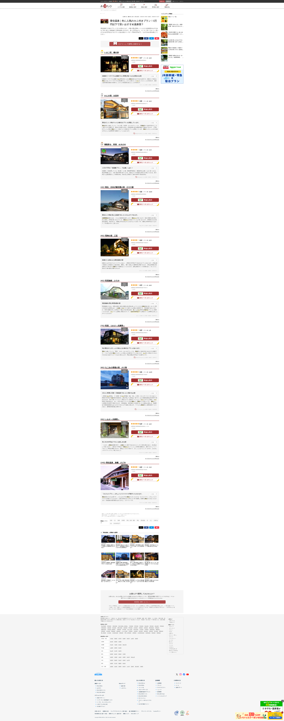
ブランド (159, 685)
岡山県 (119, 660)
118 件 (150, 372)
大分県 (128, 666)
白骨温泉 (136, 627)
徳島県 (111, 663)
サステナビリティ (161, 687)
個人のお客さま (99, 680)
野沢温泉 (130, 627)
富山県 (111, 651)
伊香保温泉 (103, 627)
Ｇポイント (171, 626)
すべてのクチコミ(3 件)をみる (152, 183)
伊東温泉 (157, 627)
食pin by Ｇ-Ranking (173, 650)
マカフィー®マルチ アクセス (145, 701)
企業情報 (157, 680)
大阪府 (119, 657)
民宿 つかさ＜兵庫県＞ (115, 326)
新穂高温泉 (152, 629)
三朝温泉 (130, 631)
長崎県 (119, 666)
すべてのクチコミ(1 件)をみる (152, 231)
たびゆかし (171, 647)
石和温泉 (146, 627)
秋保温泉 (141, 626)
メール (177, 685)
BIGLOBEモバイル (101, 690)
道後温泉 (118, 631)
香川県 (115, 663)
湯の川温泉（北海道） (123, 626)
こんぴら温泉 (124, 631)
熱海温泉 (153, 632)
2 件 (150, 330)
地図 (134, 62)
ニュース (159, 689)
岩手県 (119, 638)
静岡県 (111, 654)
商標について (126, 713)
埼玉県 (111, 644)
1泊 (111, 523)
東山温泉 (146, 626)
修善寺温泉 (103, 629)
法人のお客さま (140, 680)
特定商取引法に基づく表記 (101, 713)
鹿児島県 (137, 666)
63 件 (150, 240)
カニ (151, 520)
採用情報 (159, 691)
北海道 (111, 638)
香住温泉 (143, 520)
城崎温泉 (158, 629)
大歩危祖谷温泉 (141, 632)
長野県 (115, 647)
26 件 (150, 285)
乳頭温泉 (131, 626)
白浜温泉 (108, 631)
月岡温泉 (141, 627)
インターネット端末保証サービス (104, 700)
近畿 (119, 520)
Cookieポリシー (157, 711)
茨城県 (119, 641)
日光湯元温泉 (115, 632)
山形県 (132, 638)
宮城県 (124, 638)
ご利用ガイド (172, 622)
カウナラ (171, 643)
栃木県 (111, 641)
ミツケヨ (171, 645)
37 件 (150, 149)
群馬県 (115, 641)
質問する (168, 1)
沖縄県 (141, 666)
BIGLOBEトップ (135, 713)
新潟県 (119, 647)
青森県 (115, 638)
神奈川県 (124, 644)
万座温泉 (109, 627)
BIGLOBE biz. (142, 683)
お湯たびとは (172, 620)
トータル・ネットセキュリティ (104, 702)
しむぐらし (123, 688)
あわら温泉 (129, 629)
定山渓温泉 (103, 626)
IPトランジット (142, 698)
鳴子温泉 (136, 626)
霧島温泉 (161, 631)
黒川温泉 (156, 631)
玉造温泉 (136, 631)
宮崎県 (132, 666)
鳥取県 (111, 660)
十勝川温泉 (114, 626)
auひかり (99, 688)
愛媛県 (119, 663)
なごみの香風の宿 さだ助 (116, 367)
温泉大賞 (123, 686)
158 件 (150, 191)
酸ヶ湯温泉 (103, 632)
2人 (115, 520)
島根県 (115, 660)
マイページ (176, 1)
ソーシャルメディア (162, 696)
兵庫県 (123, 520)
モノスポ (171, 640)
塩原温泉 (125, 627)
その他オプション (101, 706)
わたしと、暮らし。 (173, 635)
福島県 (136, 638)
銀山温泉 (157, 626)
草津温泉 (162, 626)
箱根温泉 (121, 632)
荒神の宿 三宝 (111, 236)
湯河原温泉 (151, 627)
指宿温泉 (159, 632)
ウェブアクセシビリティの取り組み (119, 711)
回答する (162, 1)
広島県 (124, 660)
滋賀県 (111, 657)
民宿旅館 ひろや (112, 281)
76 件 (150, 467)
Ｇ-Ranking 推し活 (173, 648)
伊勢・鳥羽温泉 (127, 632)
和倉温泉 (119, 629)
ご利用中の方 (177, 680)
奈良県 (128, 657)
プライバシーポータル (146, 711)
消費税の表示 (106, 711)
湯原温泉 (146, 631)
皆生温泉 (141, 631)
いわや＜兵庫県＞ (112, 419)
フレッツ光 (141, 687)
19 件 (150, 424)
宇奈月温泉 (135, 629)
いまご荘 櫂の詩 (111, 52)
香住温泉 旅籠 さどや (116, 463)
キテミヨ (171, 636)
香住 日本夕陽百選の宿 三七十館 (119, 187)
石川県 (115, 651)
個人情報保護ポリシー (134, 711)
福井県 (119, 651)
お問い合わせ (98, 711)
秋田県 (128, 638)
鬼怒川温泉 (119, 627)
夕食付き (156, 520)
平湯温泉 (146, 629)
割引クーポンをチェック (146, 70)
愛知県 (119, 654)
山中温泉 (124, 629)
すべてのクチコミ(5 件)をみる (152, 90)
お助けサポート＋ (101, 698)
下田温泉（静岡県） (111, 629)
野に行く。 (171, 641)
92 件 (150, 101)
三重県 (124, 654)
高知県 (124, 663)
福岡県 (111, 666)
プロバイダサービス (143, 689)
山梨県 (111, 647)
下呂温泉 (141, 629)
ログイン (181, 1)
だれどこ (171, 629)
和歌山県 (133, 657)
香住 (138, 520)
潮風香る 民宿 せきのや (115, 144)
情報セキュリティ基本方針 (115, 713)
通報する (157, 88)
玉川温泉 (109, 632)
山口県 (128, 660)
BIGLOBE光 (99, 686)
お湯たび (171, 633)
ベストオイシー (172, 638)
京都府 (115, 657)
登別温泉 (109, 626)
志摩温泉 (134, 632)
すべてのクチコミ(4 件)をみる (152, 139)
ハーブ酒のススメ (173, 652)
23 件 (150, 58)
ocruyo (170, 631)
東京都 (119, 644)
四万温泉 (114, 627)
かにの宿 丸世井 (111, 96)
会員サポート (179, 687)
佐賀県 (115, 666)
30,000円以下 (117, 523)
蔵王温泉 (152, 626)
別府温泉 (151, 631)
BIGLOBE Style (161, 694)
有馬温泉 (103, 631)
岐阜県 (115, 654)
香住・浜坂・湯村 (131, 520)
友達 (111, 520)
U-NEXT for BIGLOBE (102, 704)
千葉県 (115, 644)
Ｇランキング (172, 628)
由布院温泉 (148, 632)
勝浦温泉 (113, 631)
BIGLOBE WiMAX (101, 692)
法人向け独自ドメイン (144, 704)
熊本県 (124, 666)
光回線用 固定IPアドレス (144, 691)
